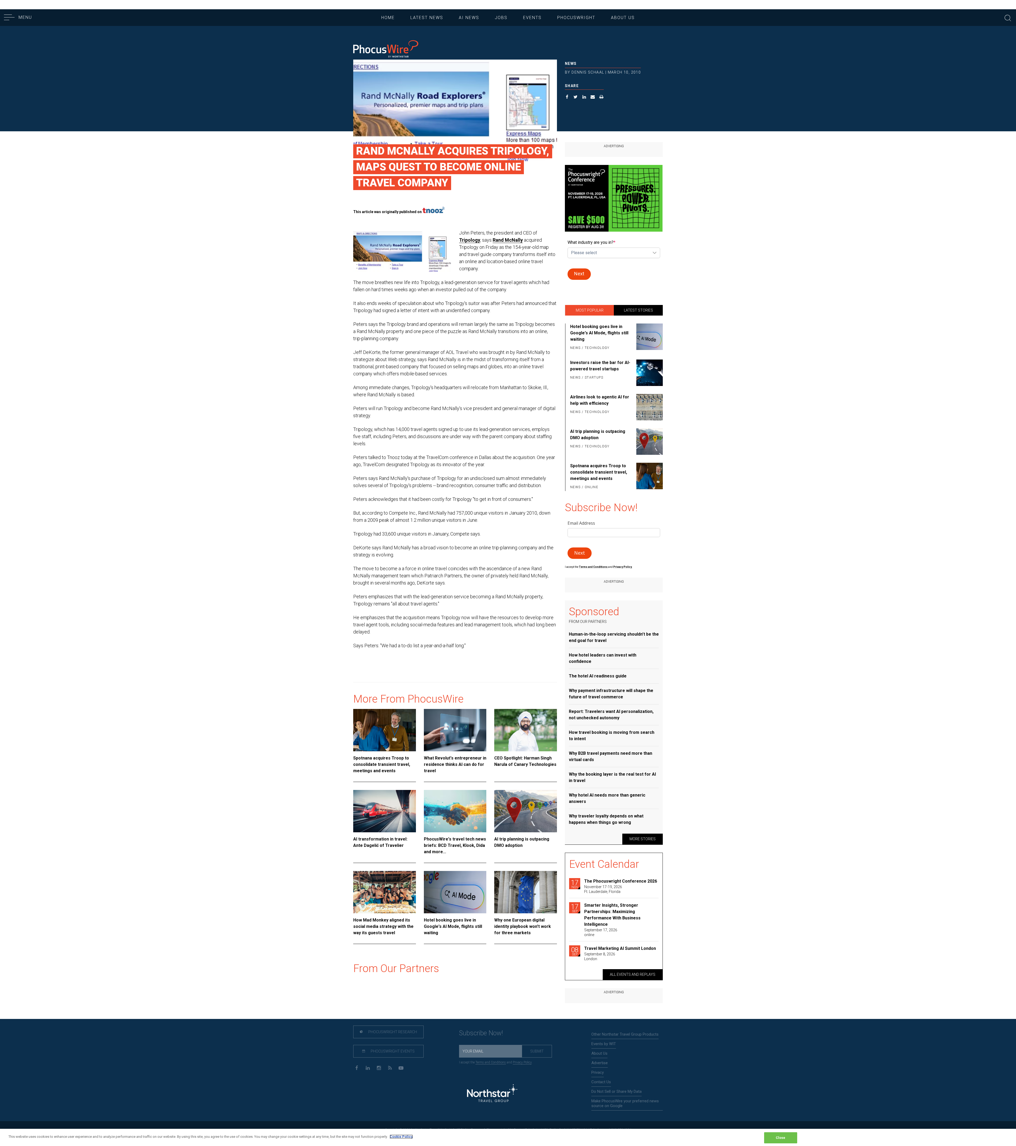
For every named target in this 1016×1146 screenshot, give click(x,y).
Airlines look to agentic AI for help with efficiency (599, 400)
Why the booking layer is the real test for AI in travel (612, 777)
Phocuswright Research (392, 1032)
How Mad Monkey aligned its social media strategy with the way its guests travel (383, 926)
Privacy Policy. (622, 566)
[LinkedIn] (367, 1067)
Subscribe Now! (481, 1033)
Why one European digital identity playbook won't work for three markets (522, 926)
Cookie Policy (401, 1137)
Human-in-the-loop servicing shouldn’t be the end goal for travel (614, 637)
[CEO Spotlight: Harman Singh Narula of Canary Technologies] (525, 730)
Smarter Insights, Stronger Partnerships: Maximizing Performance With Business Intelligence (612, 915)
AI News (469, 17)
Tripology (469, 240)
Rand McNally (508, 240)
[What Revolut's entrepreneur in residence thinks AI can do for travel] (455, 730)
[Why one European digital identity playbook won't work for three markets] (525, 892)
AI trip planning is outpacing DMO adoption (521, 842)
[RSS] (390, 1067)
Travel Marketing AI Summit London (620, 948)
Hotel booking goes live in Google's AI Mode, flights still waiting (453, 926)
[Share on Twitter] (575, 97)
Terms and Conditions (593, 566)
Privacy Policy (522, 1062)
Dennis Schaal (588, 72)
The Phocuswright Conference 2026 (620, 881)
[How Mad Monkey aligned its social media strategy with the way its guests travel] (384, 892)
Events (532, 17)
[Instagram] (378, 1067)
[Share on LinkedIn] (584, 97)
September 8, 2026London (599, 956)
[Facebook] (356, 1067)
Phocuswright (576, 17)
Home (388, 17)
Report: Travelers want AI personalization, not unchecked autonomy (611, 714)
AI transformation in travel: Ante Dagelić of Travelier (380, 842)
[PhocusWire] (385, 49)
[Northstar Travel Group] (492, 1094)
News (571, 63)
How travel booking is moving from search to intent (611, 735)
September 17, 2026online (600, 932)
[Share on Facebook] (567, 97)
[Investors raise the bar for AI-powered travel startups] (648, 372)
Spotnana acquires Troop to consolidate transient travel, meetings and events (381, 764)
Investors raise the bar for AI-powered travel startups (600, 365)
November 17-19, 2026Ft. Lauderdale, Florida (603, 889)
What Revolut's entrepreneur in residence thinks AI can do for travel (455, 764)
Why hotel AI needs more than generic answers (607, 798)
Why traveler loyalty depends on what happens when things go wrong (606, 819)
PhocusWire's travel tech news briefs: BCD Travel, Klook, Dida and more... (455, 845)
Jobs (501, 17)
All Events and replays (632, 974)
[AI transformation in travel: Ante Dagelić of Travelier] (384, 811)
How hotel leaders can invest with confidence (602, 658)
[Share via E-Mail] (593, 97)
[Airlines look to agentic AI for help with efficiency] (648, 407)
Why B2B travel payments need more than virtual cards (610, 756)
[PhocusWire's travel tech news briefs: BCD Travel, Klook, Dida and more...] (455, 811)
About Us (623, 17)
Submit (537, 1051)
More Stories (642, 839)
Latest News (426, 17)
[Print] (601, 97)
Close (781, 1138)
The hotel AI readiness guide (598, 675)
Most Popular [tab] (590, 310)
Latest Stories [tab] (638, 310)
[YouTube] (401, 1067)
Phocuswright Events (392, 1051)
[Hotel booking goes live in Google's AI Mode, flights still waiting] (455, 892)
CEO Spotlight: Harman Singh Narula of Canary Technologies (525, 761)
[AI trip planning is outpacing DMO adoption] (525, 811)
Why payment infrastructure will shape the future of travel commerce (611, 693)
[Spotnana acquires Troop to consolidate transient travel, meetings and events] (384, 730)
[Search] (1008, 17)
